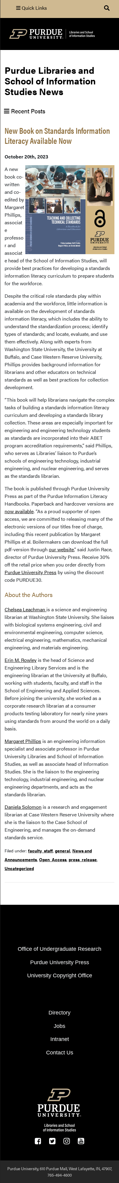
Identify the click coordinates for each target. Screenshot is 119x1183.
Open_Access (53, 859)
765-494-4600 (60, 1175)
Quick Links (33, 7)
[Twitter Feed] (52, 1141)
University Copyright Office (59, 975)
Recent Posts (27, 110)
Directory (59, 1013)
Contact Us (59, 1053)
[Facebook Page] (38, 1141)
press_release (83, 859)
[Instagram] (66, 1141)
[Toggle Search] (107, 8)
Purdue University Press (59, 962)
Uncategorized (19, 868)
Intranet (59, 1039)
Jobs (59, 1026)
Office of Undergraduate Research (59, 949)
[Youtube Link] (81, 1141)
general (62, 850)
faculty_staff (40, 850)
